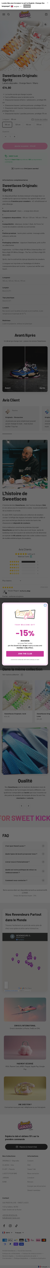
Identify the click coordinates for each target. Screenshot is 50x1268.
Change (27, 6)
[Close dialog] (45, 605)
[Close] (47, 2)
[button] (16, 6)
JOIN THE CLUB (25, 654)
